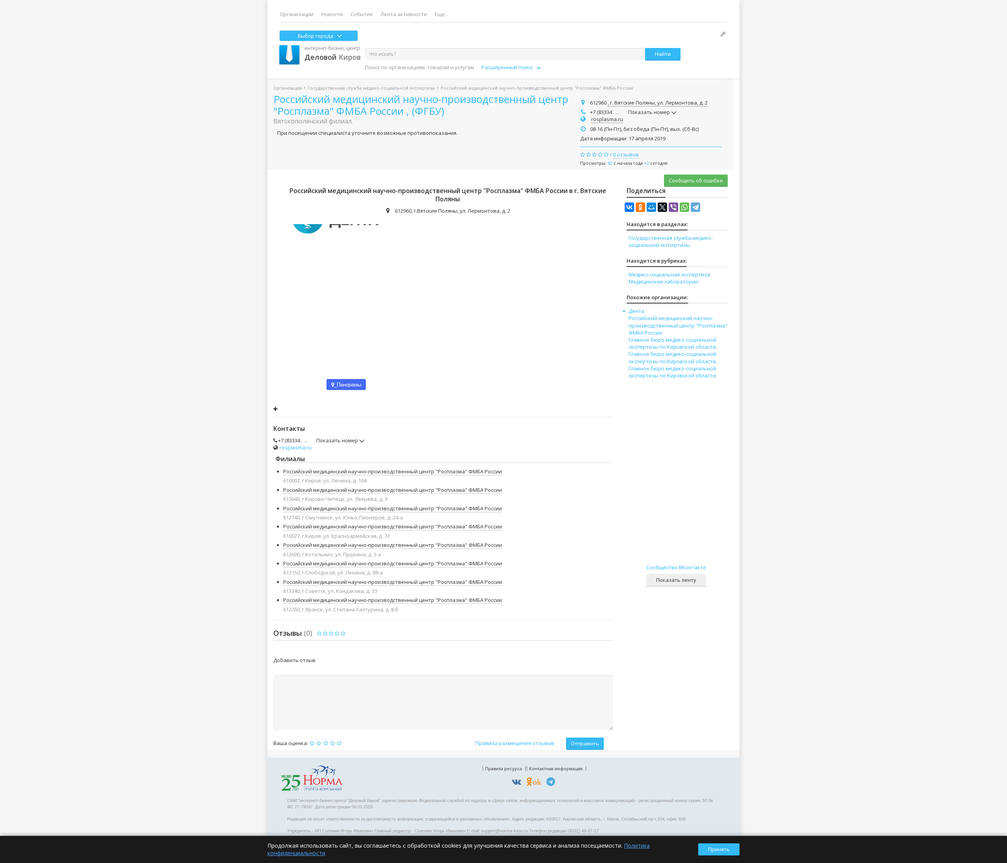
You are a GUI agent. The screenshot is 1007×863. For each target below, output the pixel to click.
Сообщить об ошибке (696, 180)
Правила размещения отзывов (515, 743)
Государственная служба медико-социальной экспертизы (371, 88)
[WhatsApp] (684, 207)
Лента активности (403, 14)
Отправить (585, 743)
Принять (719, 849)
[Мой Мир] (651, 207)
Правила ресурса (503, 768)
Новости (332, 14)
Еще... (441, 14)
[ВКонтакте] (629, 207)
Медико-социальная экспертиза (669, 274)
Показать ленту (676, 579)
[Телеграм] (552, 783)
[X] (662, 207)
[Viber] (673, 207)
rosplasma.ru (607, 119)
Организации (297, 14)
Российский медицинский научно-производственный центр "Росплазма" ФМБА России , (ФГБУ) (420, 105)
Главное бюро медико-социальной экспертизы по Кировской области (672, 343)
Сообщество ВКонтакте (676, 567)
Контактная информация (556, 768)
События (361, 14)
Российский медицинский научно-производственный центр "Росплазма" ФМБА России (392, 471)
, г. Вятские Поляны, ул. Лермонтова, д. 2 (658, 102)
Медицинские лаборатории (663, 281)
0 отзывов (626, 154)
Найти (663, 53)
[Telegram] (695, 207)
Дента (636, 311)
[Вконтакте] (518, 783)
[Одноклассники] (640, 207)
